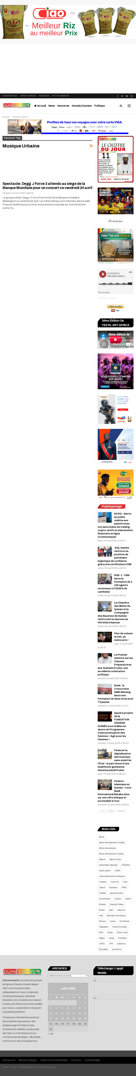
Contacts (76, 1060)
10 (51, 1013)
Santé (110, 932)
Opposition (103, 927)
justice (128, 899)
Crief (125, 882)
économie (116, 949)
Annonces (63, 105)
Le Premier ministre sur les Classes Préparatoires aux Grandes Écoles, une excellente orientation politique (115, 664)
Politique (99, 105)
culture (102, 887)
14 (74, 1013)
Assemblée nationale (108, 865)
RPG (101, 932)
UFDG (102, 944)
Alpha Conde (115, 859)
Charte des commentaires (54, 1060)
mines (112, 921)
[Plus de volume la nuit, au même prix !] (105, 637)
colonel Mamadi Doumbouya (112, 876)
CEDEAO (126, 865)
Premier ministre (119, 927)
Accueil (41, 105)
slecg (111, 938)
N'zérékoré (124, 921)
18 (56, 1018)
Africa (101, 837)
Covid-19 (115, 882)
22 (79, 1018)
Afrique (102, 859)
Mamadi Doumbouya (116, 915)
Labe (111, 910)
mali (101, 915)
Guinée (117, 899)
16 (85, 1013)
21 (74, 1018)
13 (68, 1013)
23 (85, 1018)
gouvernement (116, 893)
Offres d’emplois (28, 96)
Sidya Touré (122, 932)
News (51, 105)
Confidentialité (92, 1060)
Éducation (103, 949)
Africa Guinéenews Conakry (111, 854)
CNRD (117, 870)
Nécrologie (44, 96)
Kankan (102, 904)
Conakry (102, 882)
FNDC (124, 887)
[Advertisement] (68, 68)
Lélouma (121, 910)
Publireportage (9, 96)
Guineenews (104, 899)
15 (79, 1013)
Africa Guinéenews (107, 848)
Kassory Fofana (117, 904)
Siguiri (102, 938)
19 (62, 1018)
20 (68, 1018)
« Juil (50, 1034)
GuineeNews (102, 298)
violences (121, 944)
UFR (111, 944)
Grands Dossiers (82, 105)
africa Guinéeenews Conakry (112, 842)
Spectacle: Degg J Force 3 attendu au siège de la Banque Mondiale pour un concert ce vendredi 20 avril (47, 186)
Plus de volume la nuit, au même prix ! (123, 636)
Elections (113, 887)
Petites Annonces (60, 96)
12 (62, 1013)
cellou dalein (104, 870)
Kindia (102, 910)
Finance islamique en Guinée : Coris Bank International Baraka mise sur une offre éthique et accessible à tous (114, 791)
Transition (122, 938)
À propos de (8, 1060)
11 (57, 1013)
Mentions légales (28, 1060)
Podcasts (112, 298)
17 (51, 1018)
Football (102, 893)
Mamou (102, 921)
